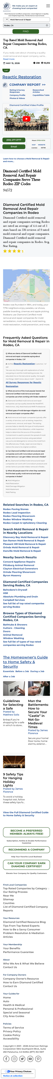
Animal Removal (12, 634)
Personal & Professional (18, 1008)
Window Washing (13, 638)
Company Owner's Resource (21, 978)
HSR (5, 593)
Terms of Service (13, 1027)
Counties (8, 903)
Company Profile (17, 95)
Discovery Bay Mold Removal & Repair (25, 537)
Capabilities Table (41, 95)
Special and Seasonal (16, 1012)
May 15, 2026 (13, 63)
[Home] (6, 7)
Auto (6, 1001)
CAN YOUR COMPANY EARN (26, 865)
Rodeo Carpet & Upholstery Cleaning (25, 522)
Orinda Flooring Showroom (19, 572)
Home (7, 997)
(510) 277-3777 (13, 140)
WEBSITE (41, 145)
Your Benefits (11, 948)
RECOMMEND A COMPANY (26, 849)
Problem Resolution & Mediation (23, 933)
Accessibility (11, 1038)
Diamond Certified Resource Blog (24, 922)
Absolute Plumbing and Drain (20, 596)
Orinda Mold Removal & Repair (21, 547)
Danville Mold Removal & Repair (22, 551)
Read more (9, 59)
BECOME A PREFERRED (26, 832)
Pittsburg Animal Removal (18, 565)
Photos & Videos (17, 98)
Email (14, 146)
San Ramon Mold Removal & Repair (24, 540)
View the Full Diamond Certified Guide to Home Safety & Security (25, 814)
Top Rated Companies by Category (25, 888)
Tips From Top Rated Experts (21, 925)
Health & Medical (14, 1005)
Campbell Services (14, 600)
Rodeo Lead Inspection (16, 512)
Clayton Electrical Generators (20, 568)
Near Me (8, 895)
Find (26, 31)
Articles (8, 936)
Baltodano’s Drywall (15, 589)
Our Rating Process (15, 891)
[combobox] (29, 19)
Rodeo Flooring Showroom (19, 516)
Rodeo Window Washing (17, 519)
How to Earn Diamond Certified (23, 982)
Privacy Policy (12, 1031)
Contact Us (10, 967)
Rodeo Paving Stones (15, 509)
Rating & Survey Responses (17, 91)
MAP (34, 145)
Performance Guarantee (18, 952)
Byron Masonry (12, 575)
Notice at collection (13, 1075)
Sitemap (8, 899)
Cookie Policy (11, 1035)
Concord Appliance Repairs (19, 561)
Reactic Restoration (24, 364)
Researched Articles (38, 91)
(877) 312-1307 (37, 1052)
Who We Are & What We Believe (23, 963)
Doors (6, 631)
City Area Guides (13, 1016)
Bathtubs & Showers (15, 624)
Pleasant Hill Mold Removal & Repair (24, 544)
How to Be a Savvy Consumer (21, 929)
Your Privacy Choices (20, 1071)
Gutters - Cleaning (14, 628)
